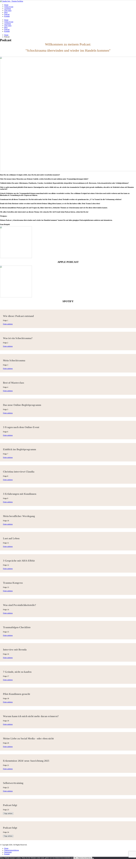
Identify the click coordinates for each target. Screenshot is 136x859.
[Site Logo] (11, 1)
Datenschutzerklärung (11, 850)
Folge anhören (8, 324)
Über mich (7, 10)
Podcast (6, 14)
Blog (6, 12)
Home (6, 5)
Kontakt (7, 16)
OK (75, 858)
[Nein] (93, 858)
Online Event (8, 7)
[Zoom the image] (68, 242)
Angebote (7, 9)
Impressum (8, 852)
